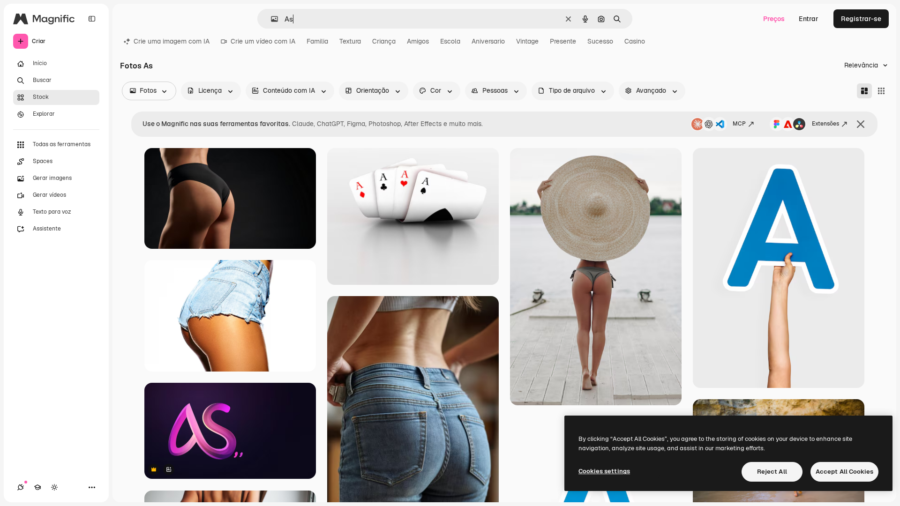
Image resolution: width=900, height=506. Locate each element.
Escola (450, 41)
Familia (317, 41)
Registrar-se (861, 19)
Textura (350, 41)
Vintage (527, 41)
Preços (774, 19)
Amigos (418, 41)
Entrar (808, 19)
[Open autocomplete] (271, 18)
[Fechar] (860, 124)
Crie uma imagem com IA (172, 41)
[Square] (881, 90)
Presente (563, 41)
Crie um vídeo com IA (263, 41)
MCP (739, 123)
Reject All (772, 472)
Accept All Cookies (844, 472)
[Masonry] (864, 90)
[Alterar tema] (54, 487)
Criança (384, 41)
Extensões (825, 123)
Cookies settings (604, 471)
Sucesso (600, 41)
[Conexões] (20, 487)
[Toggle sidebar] (91, 18)
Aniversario (488, 41)
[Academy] (37, 487)
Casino (634, 41)
